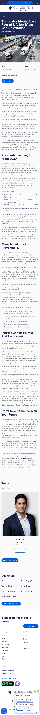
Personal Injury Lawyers (29, 581)
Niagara (25, 642)
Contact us (22, 467)
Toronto (25, 636)
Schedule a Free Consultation (19, 3)
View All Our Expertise (10, 603)
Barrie (25, 645)
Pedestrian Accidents (8, 596)
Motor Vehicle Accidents (9, 581)
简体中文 (4, 656)
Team (3, 639)
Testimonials (5, 650)
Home (2, 90)
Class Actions (5, 644)
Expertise (4, 642)
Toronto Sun (31, 272)
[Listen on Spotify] (7, 683)
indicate (9, 214)
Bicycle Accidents (27, 591)
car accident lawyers (19, 458)
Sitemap (4, 659)
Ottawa (25, 639)
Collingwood (27, 648)
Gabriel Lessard (20, 541)
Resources (4, 647)
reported (24, 208)
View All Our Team (9, 560)
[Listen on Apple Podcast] (17, 683)
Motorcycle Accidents (8, 591)
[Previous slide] (2, 487)
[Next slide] (7, 487)
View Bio (20, 551)
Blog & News (9, 90)
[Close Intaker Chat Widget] (38, 691)
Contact (3, 653)
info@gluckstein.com (7, 671)
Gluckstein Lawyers (13, 456)
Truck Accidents (6, 586)
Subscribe (31, 626)
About (3, 636)
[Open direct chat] (35, 691)
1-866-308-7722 (6, 673)
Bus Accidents (25, 586)
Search (3, 662)
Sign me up (6, 81)
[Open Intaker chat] (18, 714)
